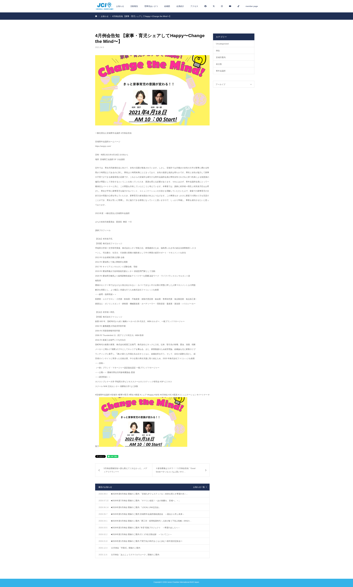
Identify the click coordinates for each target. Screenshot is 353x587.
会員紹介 (180, 6)
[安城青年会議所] (104, 6)
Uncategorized (222, 44)
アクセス (194, 6)
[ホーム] (96, 16)
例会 (218, 50)
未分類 (219, 64)
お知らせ (120, 6)
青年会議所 (221, 71)
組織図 (167, 6)
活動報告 (134, 6)
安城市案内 (221, 57)
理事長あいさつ (151, 6)
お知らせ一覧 (199, 487)
